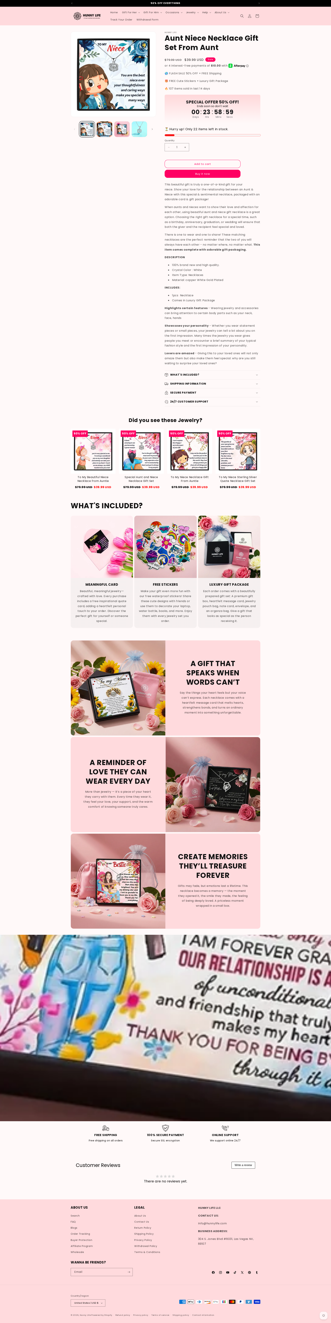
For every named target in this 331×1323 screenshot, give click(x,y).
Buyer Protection (81, 1240)
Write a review (243, 1165)
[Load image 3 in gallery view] (122, 129)
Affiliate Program (82, 1246)
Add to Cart (93, 487)
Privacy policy (140, 1315)
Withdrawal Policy (145, 1246)
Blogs (74, 1228)
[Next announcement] (259, 3)
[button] (130, 12)
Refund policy (123, 1315)
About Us (140, 1215)
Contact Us (141, 1221)
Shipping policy (181, 1315)
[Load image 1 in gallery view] (87, 129)
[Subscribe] (129, 1272)
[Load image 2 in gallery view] (104, 129)
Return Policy (142, 1228)
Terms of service (160, 1315)
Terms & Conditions (147, 1252)
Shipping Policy (144, 1234)
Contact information (203, 1315)
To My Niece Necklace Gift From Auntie (190, 479)
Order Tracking (80, 1234)
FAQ (73, 1221)
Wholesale (77, 1252)
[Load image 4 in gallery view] (139, 129)
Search (75, 1215)
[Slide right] (152, 129)
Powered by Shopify (101, 1315)
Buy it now (202, 174)
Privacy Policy (143, 1240)
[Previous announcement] (72, 3)
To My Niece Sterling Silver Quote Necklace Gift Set (238, 479)
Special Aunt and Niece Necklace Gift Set (141, 479)
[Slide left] (74, 129)
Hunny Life (85, 1315)
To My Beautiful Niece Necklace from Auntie (93, 479)
